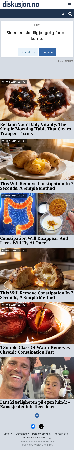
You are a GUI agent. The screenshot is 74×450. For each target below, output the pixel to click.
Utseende (22, 433)
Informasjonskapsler (34, 437)
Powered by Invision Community (37, 444)
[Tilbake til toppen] (37, 415)
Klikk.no (50, 441)
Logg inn (48, 52)
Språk (7, 433)
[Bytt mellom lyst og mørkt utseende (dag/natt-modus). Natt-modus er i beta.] (50, 437)
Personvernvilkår (41, 433)
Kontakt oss (28, 52)
